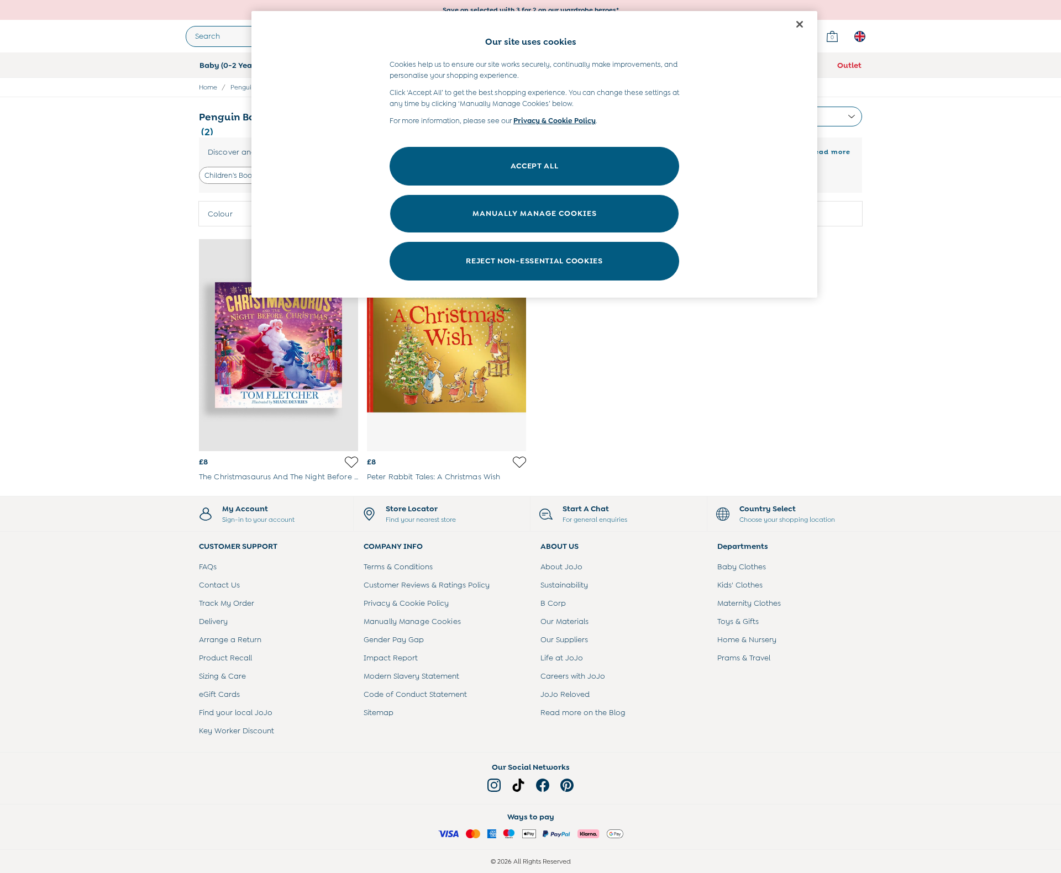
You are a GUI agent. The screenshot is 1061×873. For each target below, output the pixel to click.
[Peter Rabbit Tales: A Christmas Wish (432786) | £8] (446, 345)
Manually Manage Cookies (412, 621)
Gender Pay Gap (394, 639)
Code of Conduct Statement (415, 694)
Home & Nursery (746, 639)
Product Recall (225, 658)
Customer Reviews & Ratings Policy (427, 585)
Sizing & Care (222, 676)
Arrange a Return (230, 639)
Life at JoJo (561, 658)
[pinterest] (567, 785)
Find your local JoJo (235, 712)
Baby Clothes (741, 567)
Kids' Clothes (740, 585)
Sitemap (378, 712)
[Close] (799, 24)
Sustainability (564, 585)
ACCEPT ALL (535, 166)
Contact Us (219, 585)
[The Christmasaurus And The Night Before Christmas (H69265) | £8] (278, 345)
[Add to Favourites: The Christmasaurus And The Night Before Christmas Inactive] (351, 462)
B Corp (553, 603)
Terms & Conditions (398, 567)
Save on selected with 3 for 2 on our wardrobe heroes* (531, 10)
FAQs (208, 567)
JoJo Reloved (565, 694)
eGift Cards (219, 694)
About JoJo (561, 567)
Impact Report (391, 658)
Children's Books (231, 175)
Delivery (213, 621)
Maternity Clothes (749, 603)
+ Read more (826, 150)
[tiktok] (518, 785)
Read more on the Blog (583, 712)
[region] (534, 154)
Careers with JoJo (572, 676)
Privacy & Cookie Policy (406, 603)
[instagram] (494, 785)
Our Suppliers (564, 639)
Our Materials (564, 621)
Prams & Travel (743, 658)
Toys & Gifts (738, 621)
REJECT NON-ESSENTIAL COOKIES (534, 261)
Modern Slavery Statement (411, 676)
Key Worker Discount (236, 731)
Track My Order (226, 603)
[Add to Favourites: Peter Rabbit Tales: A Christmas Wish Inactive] (519, 462)
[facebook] (542, 785)
